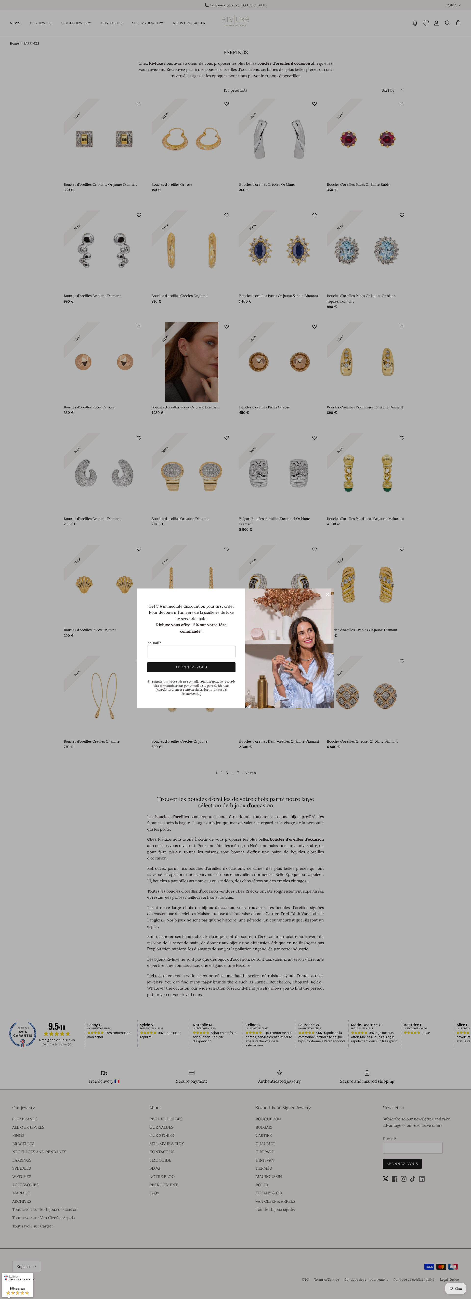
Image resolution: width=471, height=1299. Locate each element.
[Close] (327, 594)
